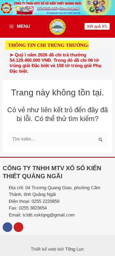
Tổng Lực (74, 249)
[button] (97, 26)
